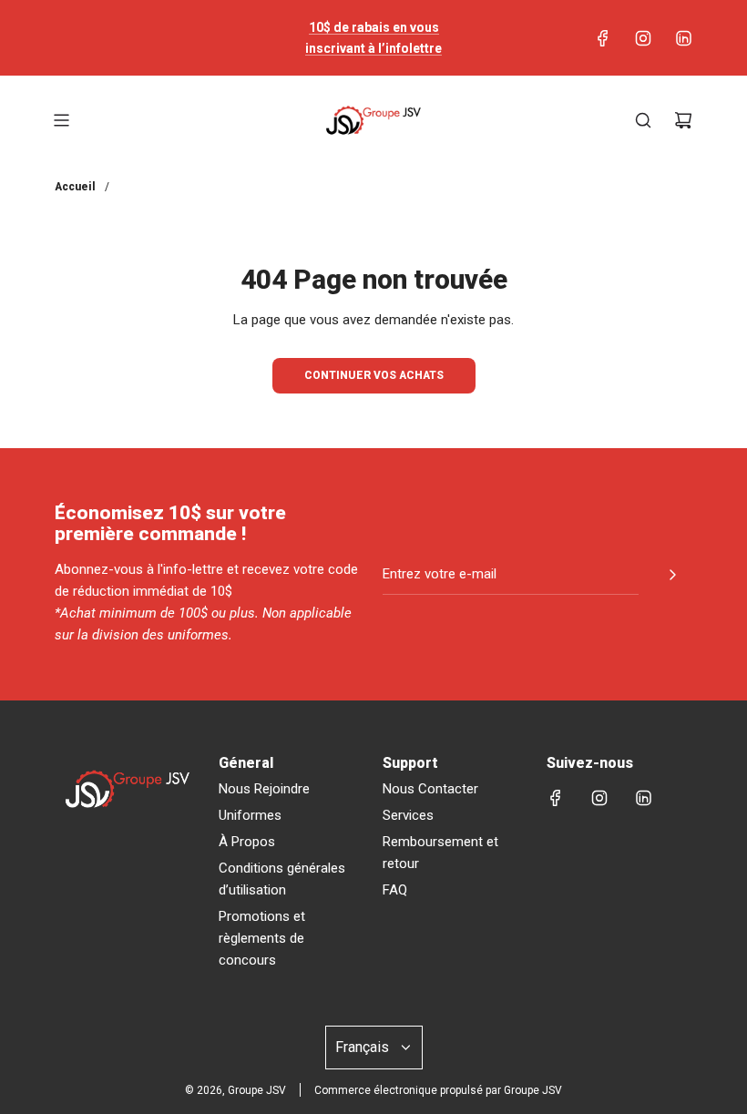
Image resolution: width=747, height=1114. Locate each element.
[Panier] (683, 120)
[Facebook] (603, 38)
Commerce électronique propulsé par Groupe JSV (438, 1090)
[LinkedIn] (683, 38)
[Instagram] (643, 38)
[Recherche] (643, 120)
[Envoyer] (672, 575)
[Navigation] (61, 120)
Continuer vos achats (374, 375)
